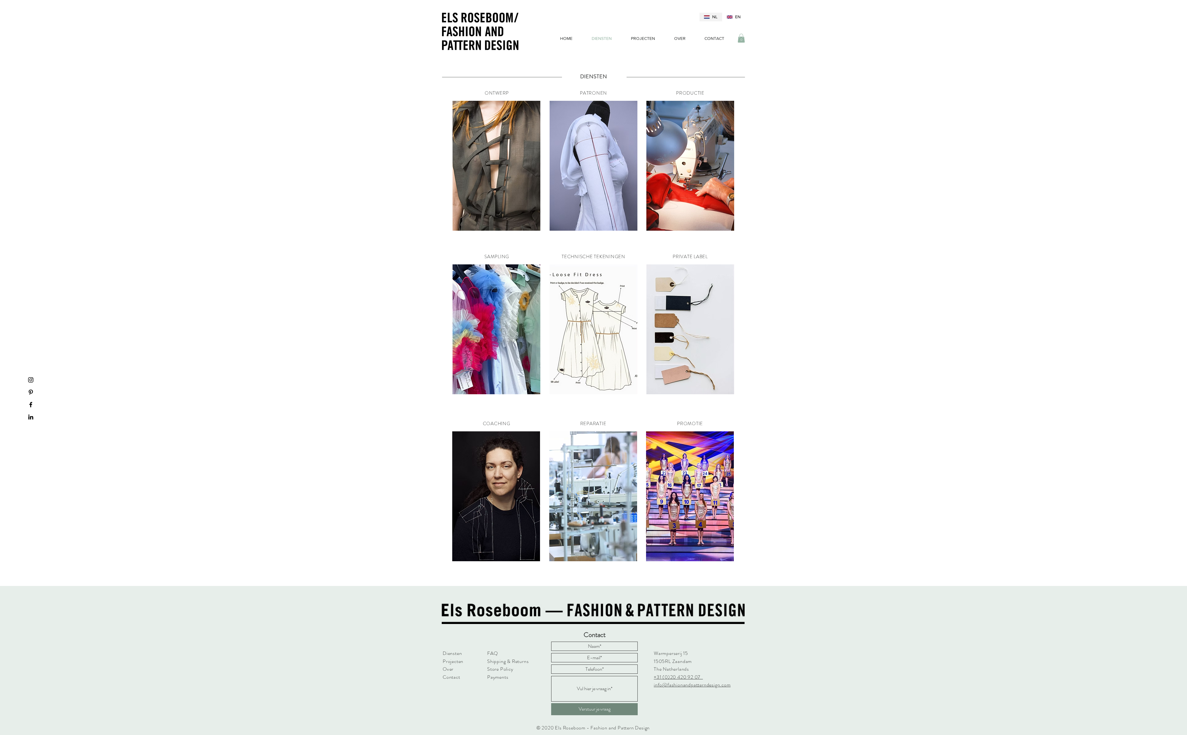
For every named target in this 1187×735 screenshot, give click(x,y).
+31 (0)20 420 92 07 (678, 677)
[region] (496, 166)
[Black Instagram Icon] (30, 379)
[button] (741, 38)
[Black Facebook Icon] (30, 404)
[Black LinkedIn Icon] (30, 417)
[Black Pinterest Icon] (30, 392)
